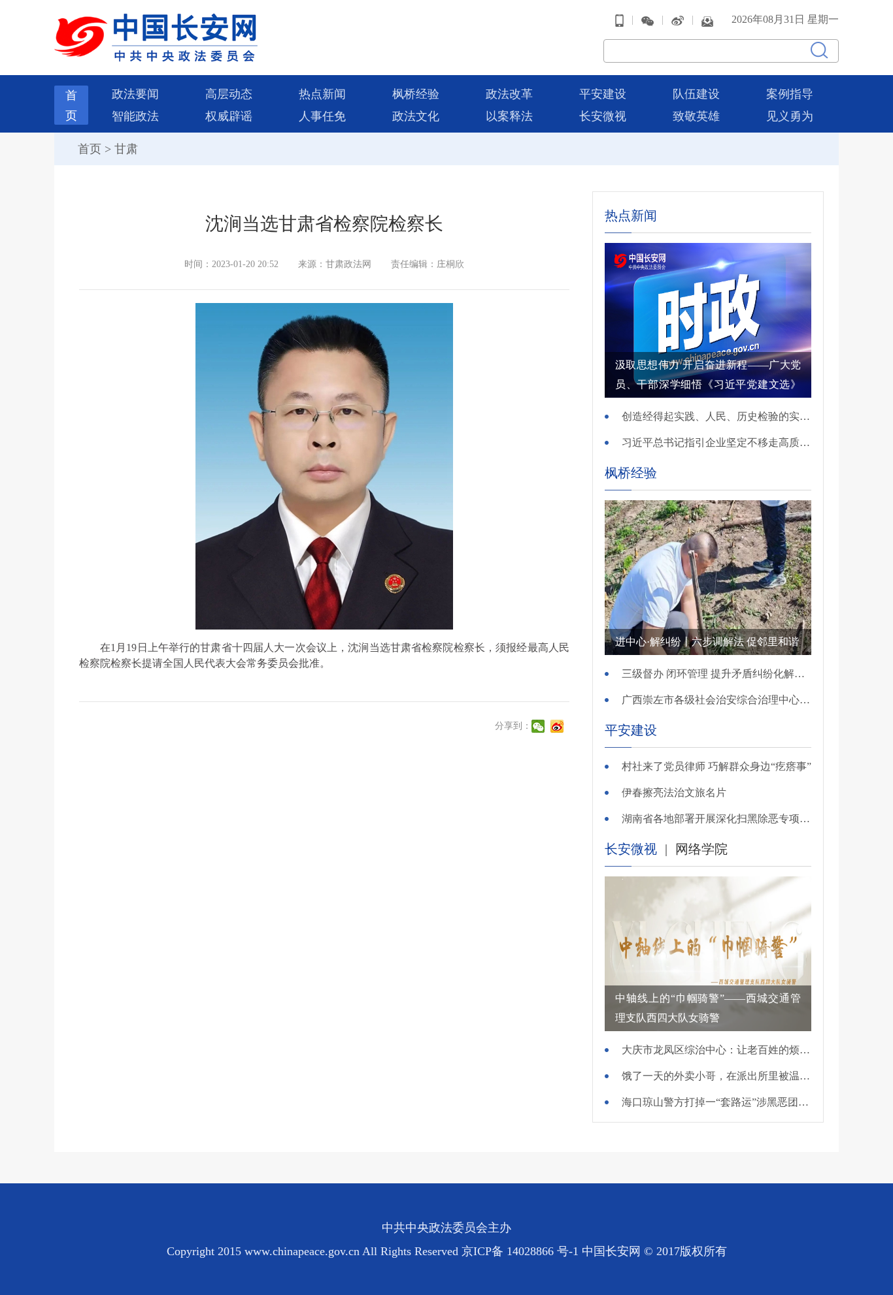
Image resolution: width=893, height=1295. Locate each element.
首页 (89, 148)
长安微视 (602, 116)
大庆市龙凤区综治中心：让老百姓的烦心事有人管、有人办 (716, 1049)
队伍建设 (696, 94)
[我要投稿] (707, 19)
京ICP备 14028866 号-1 (522, 1251)
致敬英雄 (696, 116)
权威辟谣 (228, 116)
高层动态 (228, 94)
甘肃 (126, 148)
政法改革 (509, 94)
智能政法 (135, 116)
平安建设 (602, 94)
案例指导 (789, 94)
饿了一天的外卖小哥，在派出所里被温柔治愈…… (716, 1075)
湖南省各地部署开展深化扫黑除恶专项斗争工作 (716, 818)
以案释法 (509, 116)
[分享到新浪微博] (558, 726)
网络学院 (701, 849)
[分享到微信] (539, 726)
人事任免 (322, 116)
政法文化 (415, 116)
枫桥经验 (415, 94)
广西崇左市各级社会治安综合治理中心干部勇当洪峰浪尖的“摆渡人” (716, 699)
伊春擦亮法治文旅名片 (674, 792)
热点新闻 (322, 94)
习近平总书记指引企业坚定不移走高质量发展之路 (716, 442)
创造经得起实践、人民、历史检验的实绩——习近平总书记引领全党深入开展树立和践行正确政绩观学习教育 (716, 416)
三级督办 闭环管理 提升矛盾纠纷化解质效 (716, 673)
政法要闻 (135, 94)
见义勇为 (789, 116)
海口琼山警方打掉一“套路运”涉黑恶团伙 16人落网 (716, 1102)
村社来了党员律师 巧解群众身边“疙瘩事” (716, 766)
